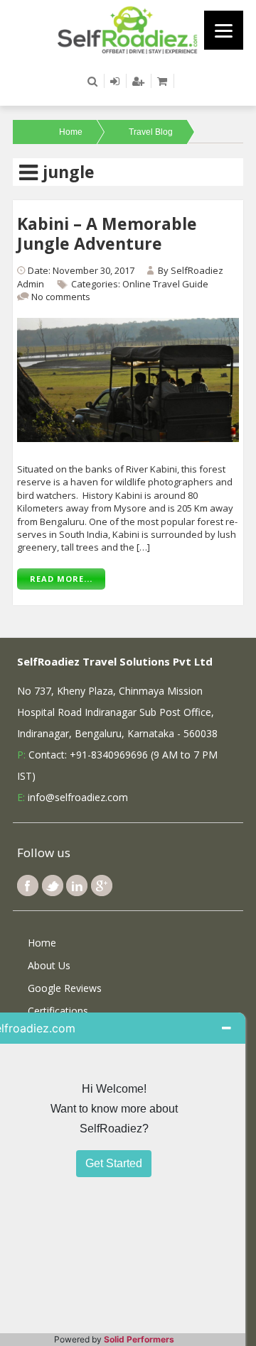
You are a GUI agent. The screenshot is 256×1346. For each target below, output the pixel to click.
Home (70, 132)
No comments (60, 296)
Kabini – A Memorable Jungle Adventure (107, 233)
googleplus (101, 885)
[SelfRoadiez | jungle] (128, 29)
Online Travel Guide (165, 283)
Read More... (61, 578)
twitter (52, 885)
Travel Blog (151, 132)
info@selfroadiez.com (78, 797)
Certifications (58, 1010)
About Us (49, 965)
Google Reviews (65, 988)
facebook (27, 885)
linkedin (76, 885)
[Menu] (223, 30)
